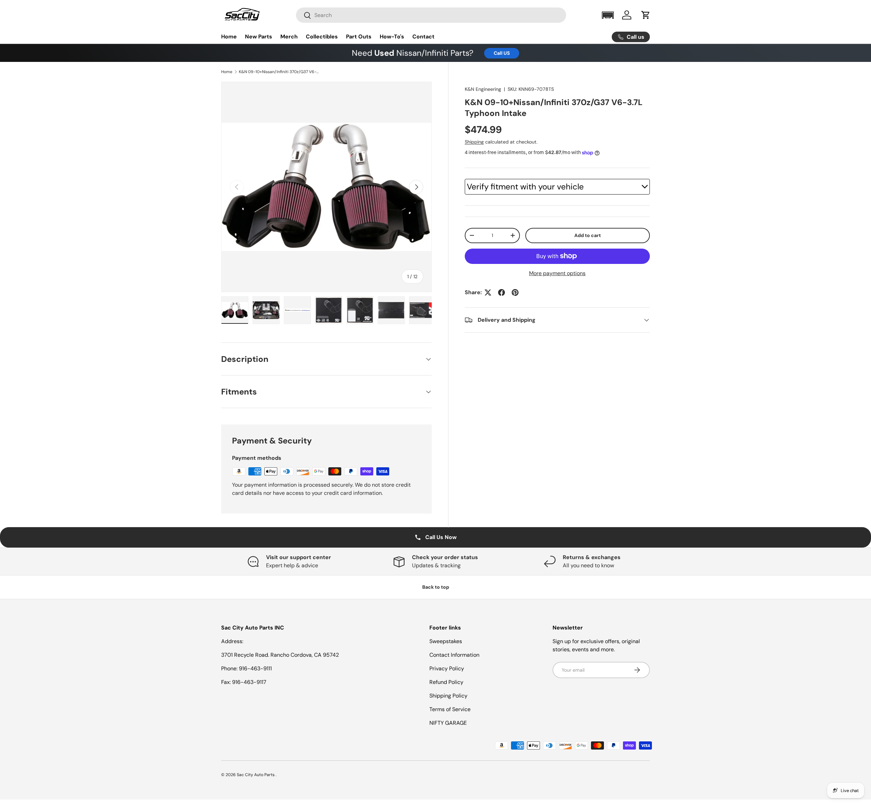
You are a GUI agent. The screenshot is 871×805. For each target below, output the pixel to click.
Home (229, 36)
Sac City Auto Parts (256, 774)
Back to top (435, 587)
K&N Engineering (483, 89)
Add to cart (587, 235)
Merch (289, 36)
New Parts (258, 36)
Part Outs (359, 36)
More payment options (557, 273)
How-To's (392, 36)
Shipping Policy (448, 695)
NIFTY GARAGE (448, 722)
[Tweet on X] (488, 292)
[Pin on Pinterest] (515, 292)
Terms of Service (450, 709)
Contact (423, 36)
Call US (502, 53)
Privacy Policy (446, 668)
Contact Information (454, 654)
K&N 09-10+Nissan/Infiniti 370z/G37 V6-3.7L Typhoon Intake (280, 71)
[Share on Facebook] (501, 292)
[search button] (303, 16)
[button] (607, 15)
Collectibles (322, 36)
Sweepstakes (445, 641)
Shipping (474, 142)
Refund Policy (446, 682)
